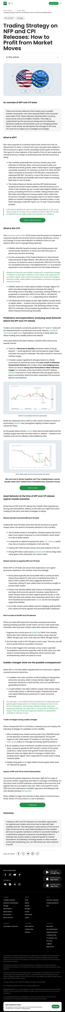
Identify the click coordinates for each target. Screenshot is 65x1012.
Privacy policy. (26, 1008)
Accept (55, 1007)
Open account (54, 3)
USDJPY (17, 423)
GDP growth (26, 791)
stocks (29, 431)
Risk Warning (7, 989)
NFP (44, 328)
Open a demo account (32, 220)
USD (48, 265)
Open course (32, 488)
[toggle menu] (61, 3)
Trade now (32, 805)
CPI (51, 328)
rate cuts (29, 297)
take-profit (11, 742)
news (20, 333)
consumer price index (16, 235)
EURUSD (11, 372)
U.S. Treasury (50, 541)
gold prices (38, 552)
